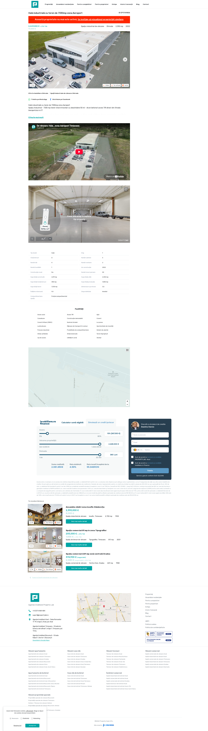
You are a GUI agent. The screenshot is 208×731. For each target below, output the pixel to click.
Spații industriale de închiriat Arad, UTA (118, 686)
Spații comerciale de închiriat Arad (117, 678)
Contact (146, 4)
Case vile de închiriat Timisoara (77, 678)
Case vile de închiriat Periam (76, 683)
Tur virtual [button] (116, 85)
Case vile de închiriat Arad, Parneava (78, 681)
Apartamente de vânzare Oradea (38, 659)
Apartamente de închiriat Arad (37, 676)
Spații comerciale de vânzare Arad (156, 654)
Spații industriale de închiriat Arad (117, 676)
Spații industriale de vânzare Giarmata (157, 667)
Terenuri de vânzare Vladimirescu (116, 667)
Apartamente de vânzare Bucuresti (39, 661)
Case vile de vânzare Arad (75, 654)
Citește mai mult (36, 117)
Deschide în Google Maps (41, 640)
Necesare (15, 718)
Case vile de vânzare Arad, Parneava (78, 664)
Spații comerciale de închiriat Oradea (117, 681)
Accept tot (32, 725)
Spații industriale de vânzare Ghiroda (64, 93)
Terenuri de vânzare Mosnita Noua (116, 656)
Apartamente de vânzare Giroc (38, 664)
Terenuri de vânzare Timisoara (115, 664)
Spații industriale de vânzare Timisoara (157, 661)
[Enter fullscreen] (127, 350)
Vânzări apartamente (36, 651)
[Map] (79, 377)
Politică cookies (150, 624)
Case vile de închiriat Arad (75, 676)
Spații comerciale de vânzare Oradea (156, 664)
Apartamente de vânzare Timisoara (39, 656)
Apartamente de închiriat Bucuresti (39, 678)
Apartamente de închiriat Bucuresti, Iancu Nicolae (43, 683)
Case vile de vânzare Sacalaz (76, 667)
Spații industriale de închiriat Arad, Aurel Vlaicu (121, 689)
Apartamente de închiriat (38, 673)
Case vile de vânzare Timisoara (77, 656)
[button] (33, 59)
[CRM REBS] (108, 725)
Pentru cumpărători (84, 4)
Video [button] (107, 85)
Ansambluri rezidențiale (65, 4)
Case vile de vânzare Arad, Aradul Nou (79, 661)
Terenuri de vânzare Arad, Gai (115, 661)
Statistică (26, 718)
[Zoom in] (127, 401)
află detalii (29, 711)
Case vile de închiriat (75, 673)
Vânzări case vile (73, 651)
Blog (137, 4)
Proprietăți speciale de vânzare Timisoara (41, 700)
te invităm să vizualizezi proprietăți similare (101, 19)
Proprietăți (49, 4)
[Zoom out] (127, 404)
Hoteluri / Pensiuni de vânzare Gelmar (40, 703)
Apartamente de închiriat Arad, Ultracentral (41, 681)
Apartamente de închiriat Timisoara (39, 689)
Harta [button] (126, 85)
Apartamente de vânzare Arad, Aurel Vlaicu (41, 667)
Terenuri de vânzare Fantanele (115, 659)
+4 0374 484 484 (39, 611)
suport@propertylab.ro (41, 615)
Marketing (36, 718)
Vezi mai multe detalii (79, 521)
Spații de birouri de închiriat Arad (116, 683)
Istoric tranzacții (126, 4)
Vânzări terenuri (112, 651)
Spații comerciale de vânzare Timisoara (157, 659)
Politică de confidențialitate (155, 627)
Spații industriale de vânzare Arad (156, 656)
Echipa (114, 4)
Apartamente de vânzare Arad (37, 654)
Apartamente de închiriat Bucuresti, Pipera (41, 686)
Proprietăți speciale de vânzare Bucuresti (41, 698)
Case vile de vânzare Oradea (76, 659)
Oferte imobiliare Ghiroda (38, 93)
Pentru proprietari (101, 4)
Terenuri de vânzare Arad (114, 654)
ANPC (147, 621)
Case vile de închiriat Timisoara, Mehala (79, 686)
